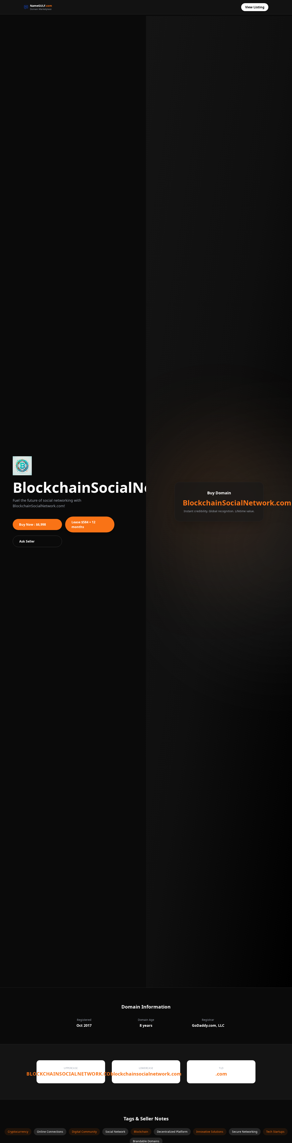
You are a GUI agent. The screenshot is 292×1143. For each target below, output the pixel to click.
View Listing (254, 7)
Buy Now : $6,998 (32, 524)
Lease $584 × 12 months (83, 524)
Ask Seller (27, 541)
